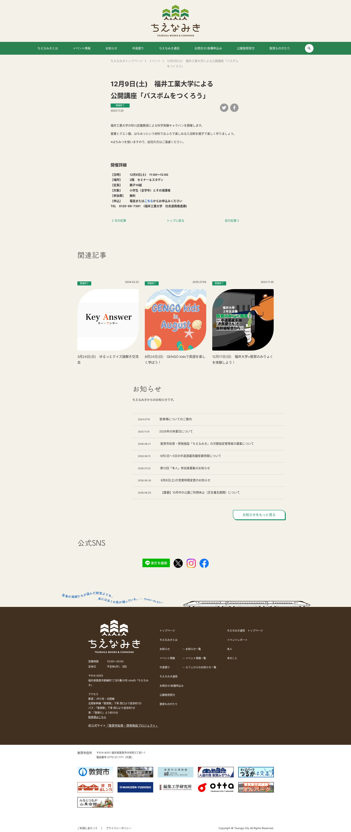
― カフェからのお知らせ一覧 (199, 667)
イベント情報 (81, 48)
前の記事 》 (232, 220)
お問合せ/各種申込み (208, 48)
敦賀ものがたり (279, 48)
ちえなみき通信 (169, 48)
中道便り (138, 48)
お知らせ (111, 48)
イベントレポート (237, 639)
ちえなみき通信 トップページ (245, 630)
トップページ (167, 630)
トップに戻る (175, 220)
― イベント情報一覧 (194, 658)
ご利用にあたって (87, 828)
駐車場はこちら (97, 717)
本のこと (232, 658)
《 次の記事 (118, 220)
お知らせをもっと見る (259, 515)
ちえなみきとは (47, 48)
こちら (148, 201)
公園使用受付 (245, 48)
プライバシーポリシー (118, 828)
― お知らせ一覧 (191, 648)
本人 (229, 648)
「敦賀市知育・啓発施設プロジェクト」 (132, 725)
